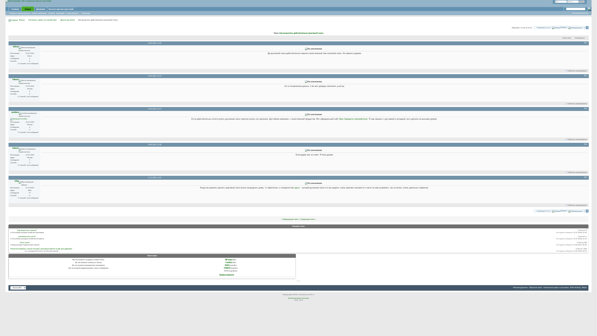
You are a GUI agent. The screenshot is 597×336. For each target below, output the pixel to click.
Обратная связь (535, 288)
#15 (585, 177)
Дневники (40, 9)
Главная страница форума (19, 13)
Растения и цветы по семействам (42, 20)
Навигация (86, 13)
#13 (585, 109)
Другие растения (67, 20)
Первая (564, 27)
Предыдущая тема (290, 219)
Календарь (60, 13)
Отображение (580, 38)
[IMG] (227, 265)
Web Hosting (575, 288)
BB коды (229, 260)
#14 (585, 144)
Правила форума (226, 275)
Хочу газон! (25, 243)
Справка (51, 13)
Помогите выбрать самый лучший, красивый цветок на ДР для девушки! (41, 249)
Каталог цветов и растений (61, 9)
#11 (585, 43)
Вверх (584, 288)
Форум (28, 9)
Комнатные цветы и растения (556, 288)
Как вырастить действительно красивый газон (301, 33)
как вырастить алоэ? (27, 237)
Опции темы (566, 38)
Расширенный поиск (580, 13)
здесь (297, 188)
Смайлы (228, 262)
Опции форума (72, 13)
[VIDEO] (227, 268)
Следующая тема (307, 219)
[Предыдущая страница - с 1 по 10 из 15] (575, 27)
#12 (585, 76)
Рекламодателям (520, 288)
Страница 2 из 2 (543, 28)
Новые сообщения (39, 13)
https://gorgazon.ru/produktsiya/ (353, 119)
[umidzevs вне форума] (18, 119)
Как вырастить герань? (27, 230)
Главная (15, 9)
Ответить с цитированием (577, 71)
